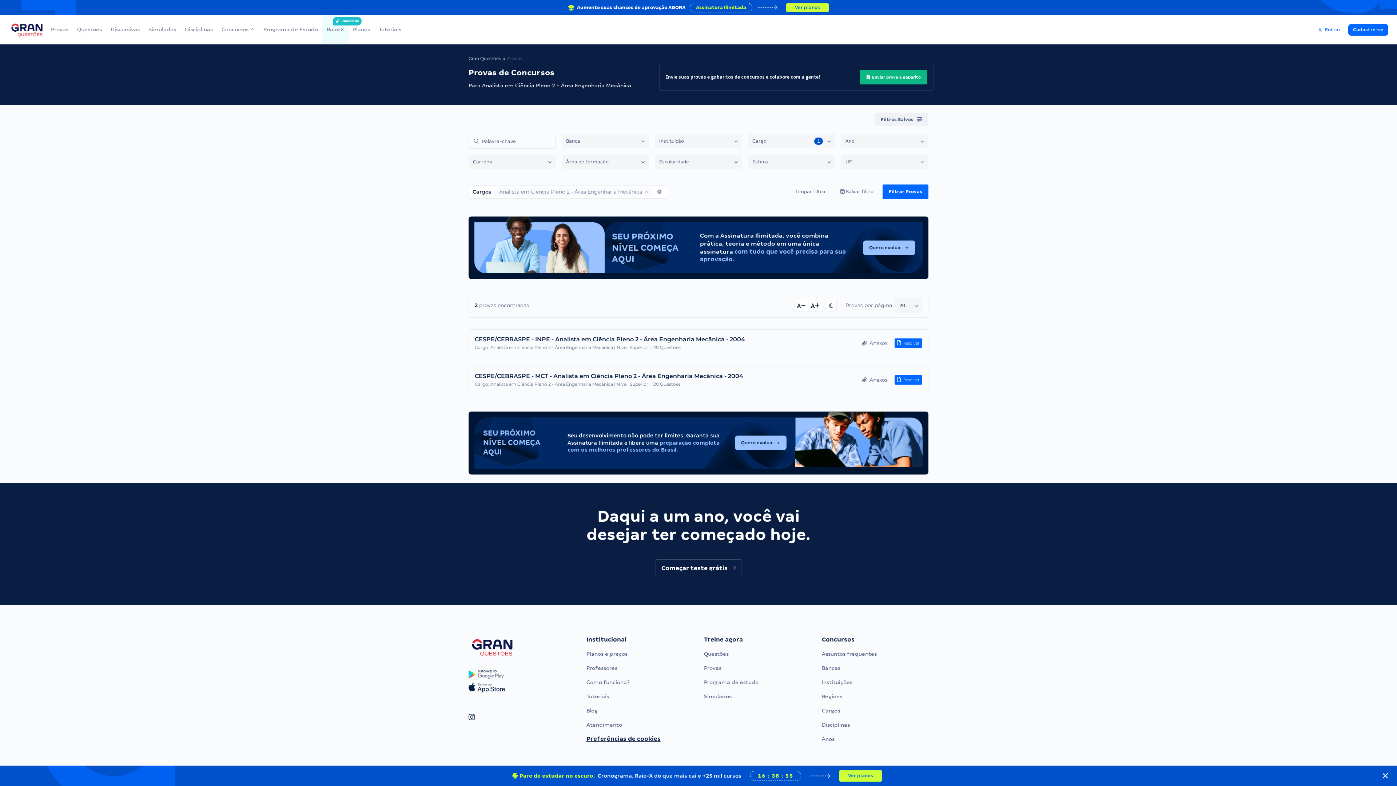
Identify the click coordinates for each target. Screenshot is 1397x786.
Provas (59, 29)
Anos (828, 739)
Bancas (831, 668)
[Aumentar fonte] (815, 305)
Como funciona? (608, 682)
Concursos (235, 29)
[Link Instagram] (472, 717)
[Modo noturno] (831, 305)
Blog (592, 711)
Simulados (162, 29)
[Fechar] (1385, 776)
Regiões (832, 696)
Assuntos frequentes (849, 654)
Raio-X (335, 25)
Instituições (837, 682)
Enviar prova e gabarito (896, 77)
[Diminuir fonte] (801, 305)
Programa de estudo (731, 682)
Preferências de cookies (623, 738)
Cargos (831, 711)
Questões (89, 29)
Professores (601, 668)
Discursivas (125, 29)
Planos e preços (607, 654)
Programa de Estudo (290, 29)
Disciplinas (199, 29)
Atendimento (604, 725)
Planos (361, 29)
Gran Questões (485, 58)
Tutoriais (390, 29)
